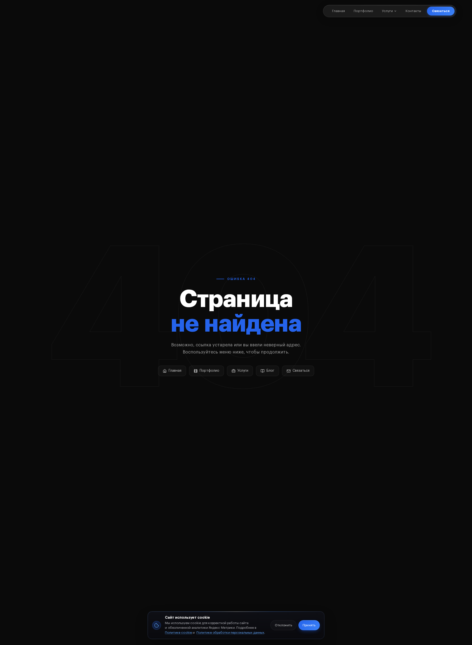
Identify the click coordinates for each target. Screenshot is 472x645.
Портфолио (363, 11)
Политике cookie (178, 632)
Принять (309, 625)
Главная (338, 11)
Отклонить (283, 625)
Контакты (413, 11)
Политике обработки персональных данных (230, 632)
